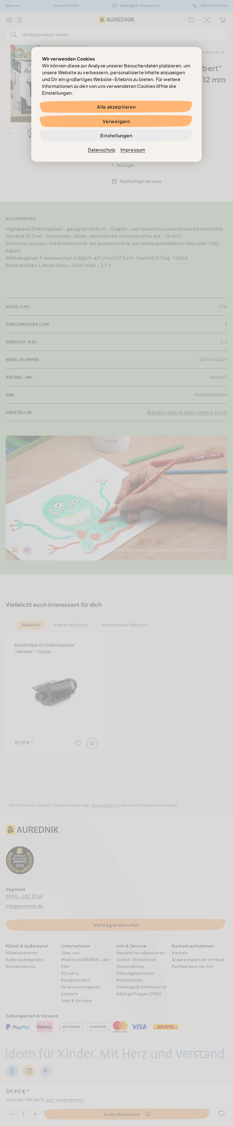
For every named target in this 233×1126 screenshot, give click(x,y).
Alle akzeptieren (116, 107)
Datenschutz (101, 150)
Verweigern (116, 121)
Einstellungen (116, 135)
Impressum (132, 150)
